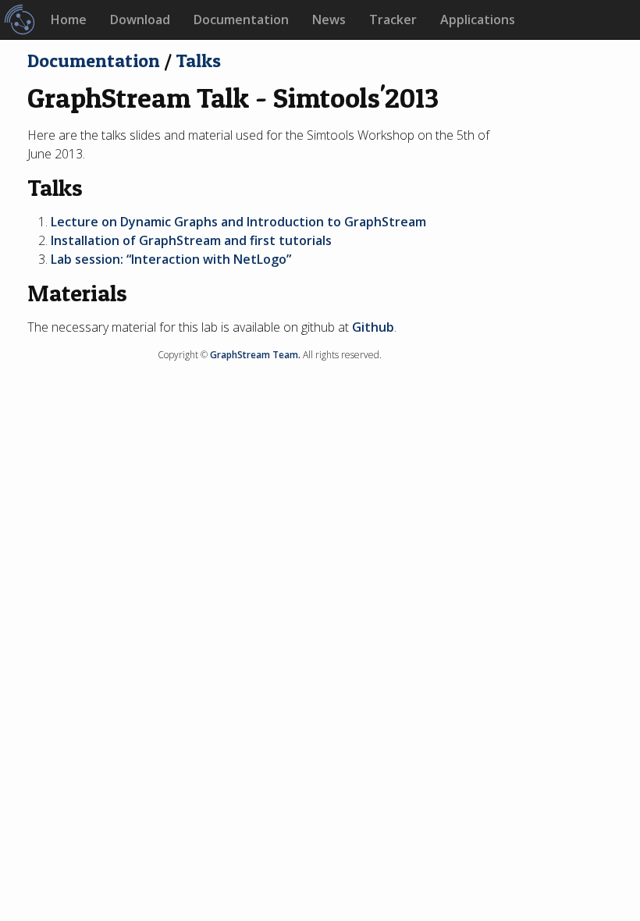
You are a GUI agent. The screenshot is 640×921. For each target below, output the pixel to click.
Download (140, 19)
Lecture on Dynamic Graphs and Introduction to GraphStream (238, 221)
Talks (198, 60)
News (329, 19)
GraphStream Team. (255, 354)
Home (69, 19)
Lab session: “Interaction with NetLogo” (171, 259)
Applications (477, 19)
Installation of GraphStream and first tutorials (191, 240)
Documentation (241, 19)
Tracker (393, 19)
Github (373, 327)
